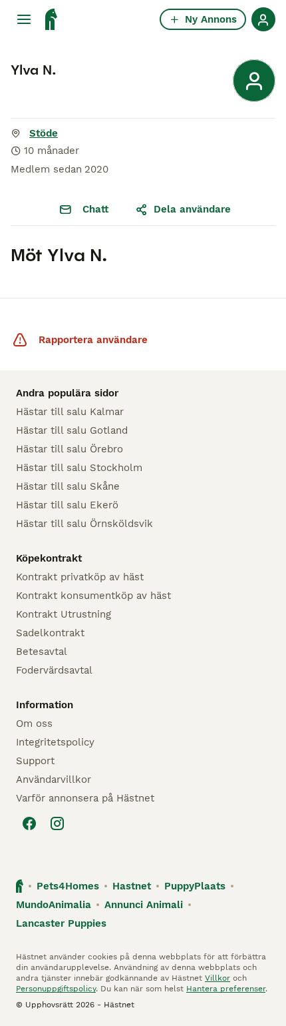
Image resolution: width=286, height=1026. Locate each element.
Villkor (217, 978)
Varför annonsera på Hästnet (85, 798)
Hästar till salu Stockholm (79, 468)
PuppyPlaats (194, 886)
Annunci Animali (143, 905)
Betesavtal (41, 652)
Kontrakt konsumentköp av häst (93, 596)
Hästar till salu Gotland (72, 430)
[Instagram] (57, 823)
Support (35, 761)
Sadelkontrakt (50, 633)
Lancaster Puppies (61, 923)
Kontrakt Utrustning (63, 614)
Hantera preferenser (225, 988)
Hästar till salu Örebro (69, 449)
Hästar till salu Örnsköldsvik (84, 524)
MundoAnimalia (53, 905)
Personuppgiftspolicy (56, 988)
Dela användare (192, 209)
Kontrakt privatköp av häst (80, 577)
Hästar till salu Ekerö (67, 505)
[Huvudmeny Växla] (24, 19)
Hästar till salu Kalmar (70, 412)
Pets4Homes (68, 886)
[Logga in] (263, 19)
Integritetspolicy (55, 742)
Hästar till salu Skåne (68, 486)
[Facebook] (29, 823)
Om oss (34, 724)
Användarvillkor (53, 779)
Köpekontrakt (49, 558)
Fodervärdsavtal (54, 670)
